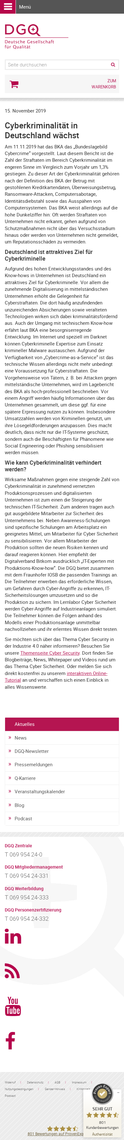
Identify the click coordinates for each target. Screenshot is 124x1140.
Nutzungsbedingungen (19, 1089)
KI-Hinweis (83, 1089)
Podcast (23, 818)
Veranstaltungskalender (40, 791)
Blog (19, 805)
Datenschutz (35, 1082)
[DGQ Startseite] (36, 36)
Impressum (79, 1082)
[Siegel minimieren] (118, 1092)
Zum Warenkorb (104, 84)
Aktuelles (25, 724)
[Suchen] (112, 64)
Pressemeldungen (33, 764)
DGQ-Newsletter (32, 751)
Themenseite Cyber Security (49, 653)
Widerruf (10, 1082)
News (21, 737)
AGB (57, 1082)
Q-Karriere (25, 778)
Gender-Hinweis (55, 1089)
